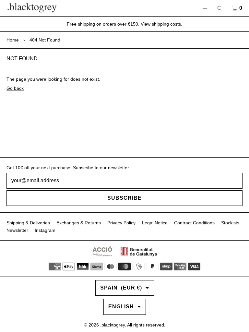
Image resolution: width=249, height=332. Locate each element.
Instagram (45, 230)
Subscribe (124, 198)
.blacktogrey (112, 324)
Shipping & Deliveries (28, 222)
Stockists (230, 222)
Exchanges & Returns (78, 222)
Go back (15, 88)
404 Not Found (45, 39)
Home (12, 39)
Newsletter (17, 230)
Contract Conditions (194, 222)
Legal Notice (155, 222)
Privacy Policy (121, 222)
